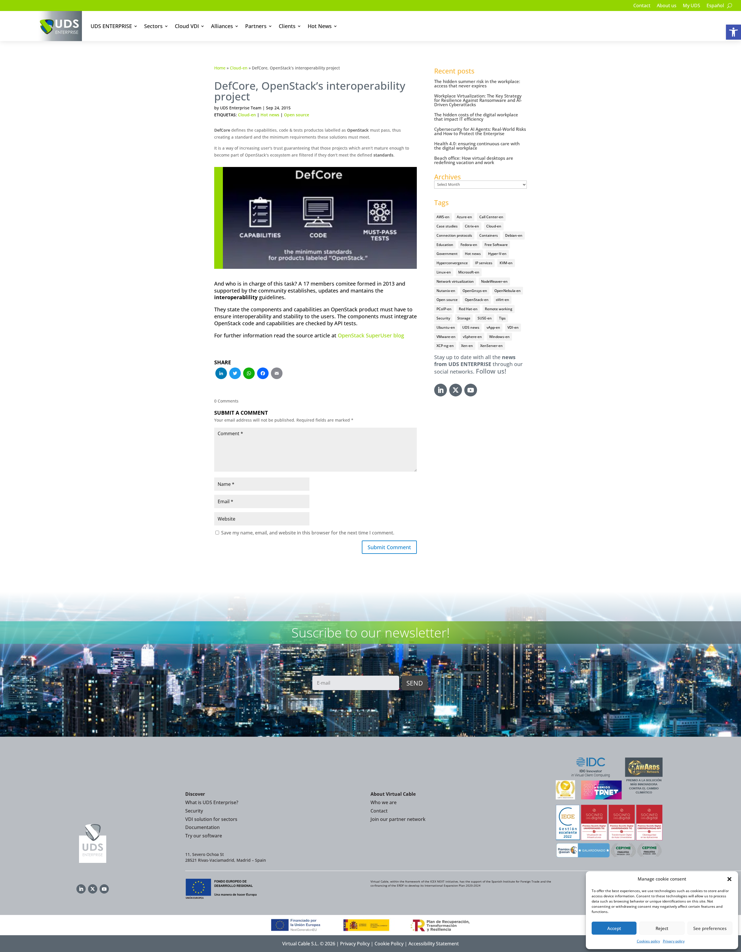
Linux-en (443, 272)
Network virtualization (455, 281)
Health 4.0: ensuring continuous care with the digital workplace (477, 146)
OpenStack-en (477, 299)
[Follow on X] (455, 390)
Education (444, 244)
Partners (256, 26)
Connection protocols (454, 235)
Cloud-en (238, 68)
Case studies (447, 226)
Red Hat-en (468, 308)
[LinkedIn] (221, 373)
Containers (488, 235)
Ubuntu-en (445, 327)
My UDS (691, 6)
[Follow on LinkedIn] (440, 390)
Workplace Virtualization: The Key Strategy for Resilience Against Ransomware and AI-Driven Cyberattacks (478, 100)
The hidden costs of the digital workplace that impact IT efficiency (476, 117)
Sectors (153, 26)
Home (219, 68)
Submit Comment (389, 547)
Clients (287, 26)
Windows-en (499, 336)
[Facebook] (263, 373)
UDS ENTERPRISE (111, 26)
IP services (483, 262)
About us (666, 6)
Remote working (498, 308)
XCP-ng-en (445, 345)
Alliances (222, 26)
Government (447, 253)
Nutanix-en (445, 290)
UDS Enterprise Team (240, 108)
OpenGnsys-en (475, 290)
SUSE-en (485, 318)
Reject (662, 928)
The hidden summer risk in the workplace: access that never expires (477, 83)
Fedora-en (469, 244)
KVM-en (506, 262)
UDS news (470, 327)
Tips (502, 318)
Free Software (496, 244)
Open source (296, 114)
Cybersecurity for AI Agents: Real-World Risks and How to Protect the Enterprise (480, 131)
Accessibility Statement (433, 943)
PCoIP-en (444, 308)
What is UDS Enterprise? (211, 802)
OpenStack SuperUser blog (371, 335)
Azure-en (464, 216)
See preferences (710, 928)
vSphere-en (472, 336)
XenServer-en (491, 345)
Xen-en (467, 345)
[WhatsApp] (249, 373)
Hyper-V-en (497, 253)
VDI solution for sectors (211, 819)
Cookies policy (648, 941)
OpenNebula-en (507, 290)
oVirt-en (502, 299)
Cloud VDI (187, 26)
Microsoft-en (468, 272)
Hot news (270, 114)
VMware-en (446, 336)
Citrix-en (472, 226)
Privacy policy (674, 941)
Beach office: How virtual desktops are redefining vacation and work (473, 160)
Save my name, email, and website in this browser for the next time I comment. (307, 533)
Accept (614, 928)
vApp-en (493, 327)
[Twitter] (235, 373)
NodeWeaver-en (494, 281)
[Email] (277, 373)
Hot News (320, 26)
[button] (733, 32)
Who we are (383, 802)
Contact (641, 6)
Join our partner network (397, 819)
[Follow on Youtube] (470, 390)
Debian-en (513, 235)
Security (443, 318)
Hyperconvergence (452, 262)
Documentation (202, 827)
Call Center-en (491, 216)
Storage (463, 318)
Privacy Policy (355, 943)
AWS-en (443, 216)
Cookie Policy (389, 943)
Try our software (203, 835)
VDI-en (513, 327)
